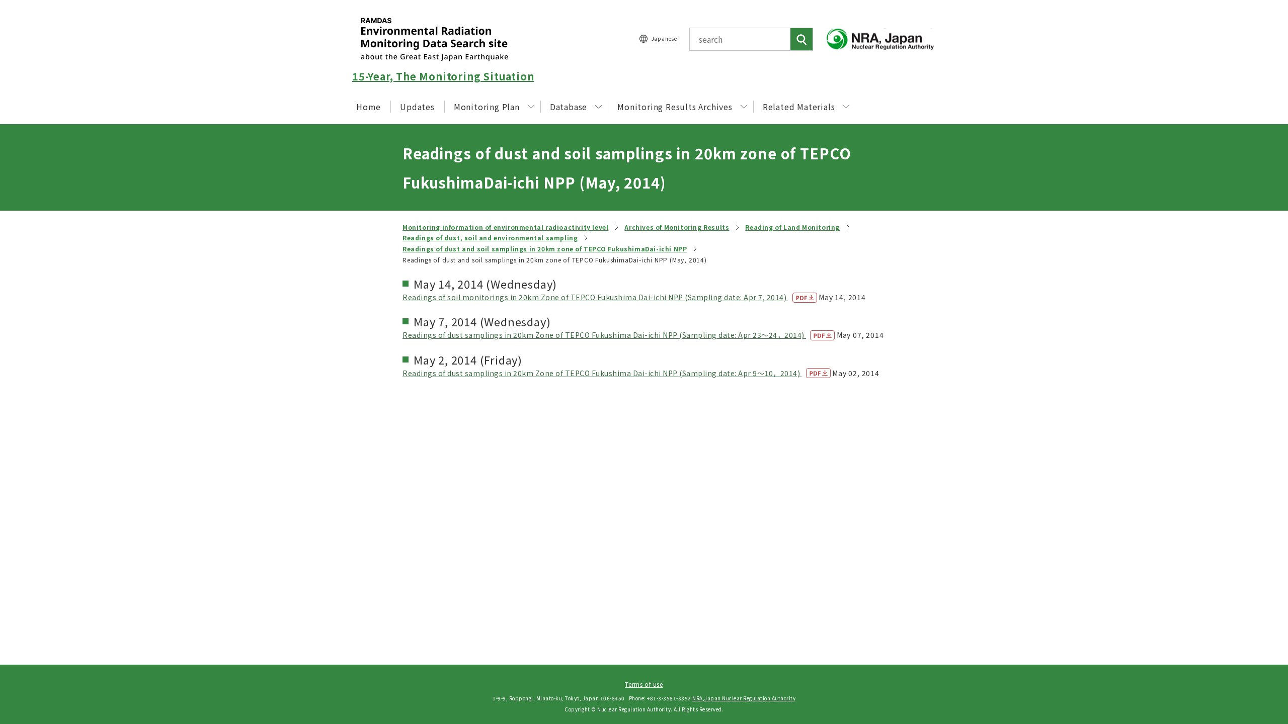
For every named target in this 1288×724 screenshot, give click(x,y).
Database (568, 107)
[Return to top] (1255, 625)
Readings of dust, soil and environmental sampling (490, 237)
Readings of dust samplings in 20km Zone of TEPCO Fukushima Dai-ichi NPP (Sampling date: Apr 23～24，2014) (604, 335)
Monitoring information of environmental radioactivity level (505, 227)
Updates (417, 107)
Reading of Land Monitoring (792, 227)
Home (368, 107)
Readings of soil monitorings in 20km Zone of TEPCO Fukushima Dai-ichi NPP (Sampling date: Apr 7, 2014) (595, 297)
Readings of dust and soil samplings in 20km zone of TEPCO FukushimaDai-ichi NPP (545, 248)
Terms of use (644, 684)
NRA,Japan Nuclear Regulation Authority (743, 698)
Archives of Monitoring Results (676, 227)
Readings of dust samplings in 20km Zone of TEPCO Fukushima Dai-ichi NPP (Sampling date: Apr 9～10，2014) (602, 373)
